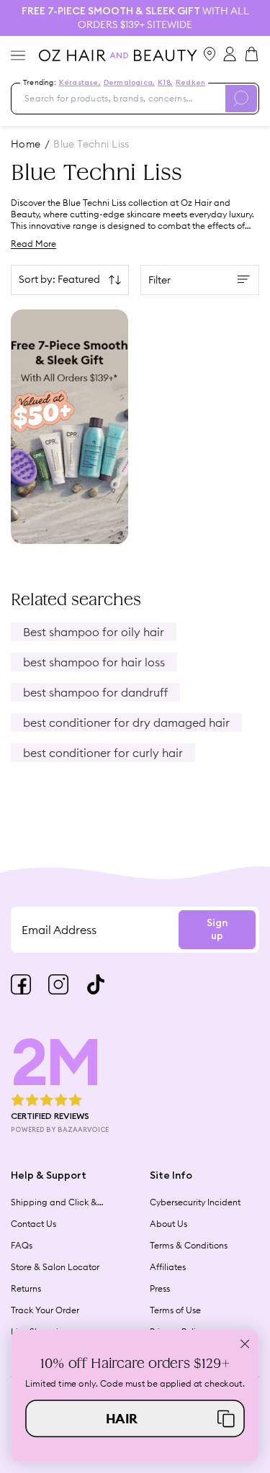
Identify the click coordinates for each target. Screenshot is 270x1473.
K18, (165, 82)
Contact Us (33, 1223)
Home (26, 143)
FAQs (21, 1245)
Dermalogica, (129, 82)
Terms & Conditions (189, 1245)
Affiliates (168, 1266)
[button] (135, 1418)
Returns (26, 1288)
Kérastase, (80, 82)
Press (160, 1288)
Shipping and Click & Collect (54, 1202)
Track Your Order (45, 1310)
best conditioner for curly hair (103, 752)
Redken (190, 82)
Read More (33, 243)
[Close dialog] (245, 1344)
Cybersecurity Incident (195, 1202)
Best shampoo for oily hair (93, 632)
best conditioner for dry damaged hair (126, 722)
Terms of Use (175, 1310)
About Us (168, 1223)
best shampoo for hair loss (94, 662)
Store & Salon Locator (55, 1266)
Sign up (217, 929)
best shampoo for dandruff (95, 692)
